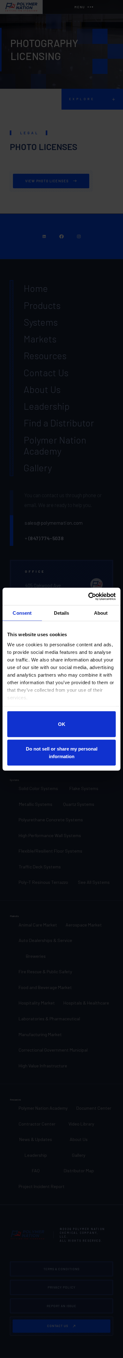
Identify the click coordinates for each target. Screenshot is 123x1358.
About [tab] (101, 613)
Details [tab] (61, 613)
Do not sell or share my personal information (61, 752)
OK (61, 724)
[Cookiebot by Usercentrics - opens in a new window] (88, 596)
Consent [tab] (22, 613)
